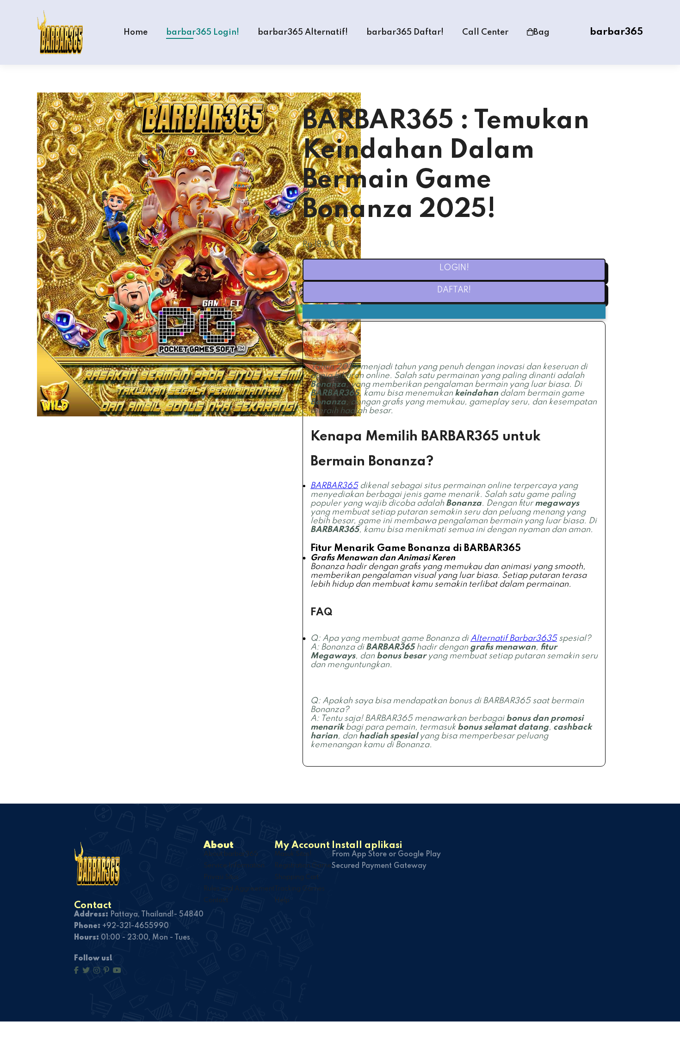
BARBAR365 (334, 486)
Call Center (485, 32)
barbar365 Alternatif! (303, 32)
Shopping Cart (296, 877)
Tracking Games (299, 888)
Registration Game (303, 865)
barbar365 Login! (202, 32)
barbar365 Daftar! (405, 32)
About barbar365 (231, 854)
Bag (541, 32)
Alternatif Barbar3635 (513, 638)
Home (136, 32)
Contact (216, 900)
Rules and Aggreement (239, 888)
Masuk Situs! (293, 854)
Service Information (234, 865)
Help (282, 900)
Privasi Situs (221, 877)
